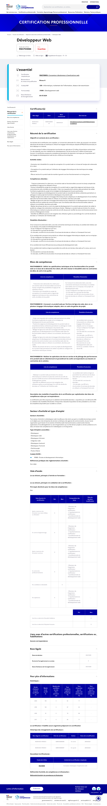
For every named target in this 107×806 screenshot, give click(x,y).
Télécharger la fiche (25, 56)
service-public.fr (85, 800)
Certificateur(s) (37, 108)
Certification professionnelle (27, 12)
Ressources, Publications (75, 12)
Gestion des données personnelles (38, 804)
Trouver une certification (18, 34)
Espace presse (18, 804)
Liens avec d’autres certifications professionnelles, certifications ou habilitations (63, 635)
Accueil (9, 34)
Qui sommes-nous (12, 12)
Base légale (35, 648)
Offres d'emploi (10, 804)
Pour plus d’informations (42, 676)
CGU (82, 804)
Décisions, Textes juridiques (92, 12)
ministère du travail (59, 800)
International (94, 2)
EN (66, 56)
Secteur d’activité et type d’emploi (47, 411)
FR (63, 56)
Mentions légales (88, 804)
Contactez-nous (96, 804)
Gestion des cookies (51, 804)
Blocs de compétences (41, 261)
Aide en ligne (39, 56)
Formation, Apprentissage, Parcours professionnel (52, 12)
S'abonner (36, 789)
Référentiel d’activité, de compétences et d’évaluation (46, 775)
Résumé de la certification (43, 133)
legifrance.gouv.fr (73, 800)
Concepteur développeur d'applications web (59, 75)
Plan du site (59, 804)
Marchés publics (25, 804)
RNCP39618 (42, 766)
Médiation (85, 2)
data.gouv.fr (96, 800)
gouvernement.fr (46, 800)
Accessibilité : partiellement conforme (71, 804)
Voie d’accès (36, 471)
